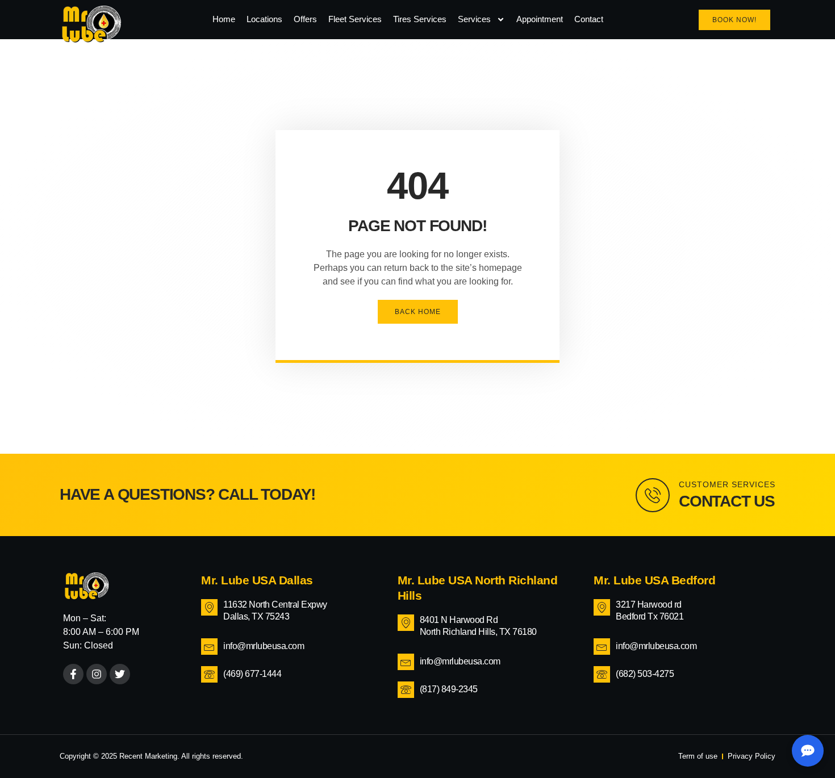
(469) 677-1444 (252, 674)
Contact (588, 19)
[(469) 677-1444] (209, 674)
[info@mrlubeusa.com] (209, 646)
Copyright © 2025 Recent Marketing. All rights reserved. (151, 756)
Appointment (539, 19)
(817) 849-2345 (449, 689)
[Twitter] (120, 674)
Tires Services (419, 19)
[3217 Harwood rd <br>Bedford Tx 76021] (602, 607)
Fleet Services (355, 19)
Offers (305, 19)
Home (223, 19)
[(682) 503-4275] (602, 674)
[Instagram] (96, 674)
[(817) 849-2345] (406, 689)
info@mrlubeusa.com (263, 646)
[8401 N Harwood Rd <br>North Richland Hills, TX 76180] (406, 622)
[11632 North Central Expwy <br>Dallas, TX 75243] (209, 607)
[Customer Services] (653, 495)
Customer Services (727, 484)
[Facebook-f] (73, 674)
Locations (264, 19)
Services (474, 19)
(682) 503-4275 (645, 674)
